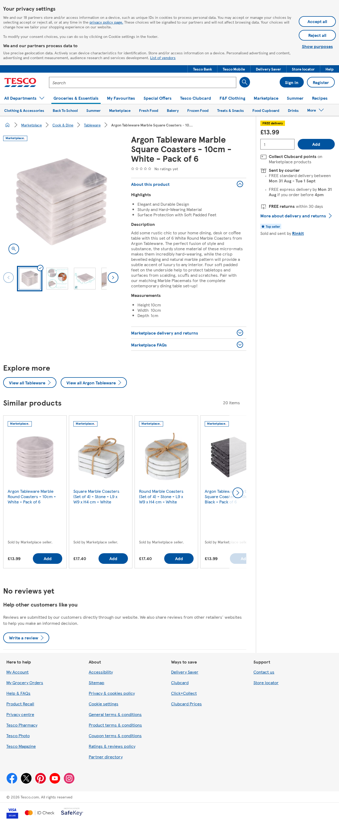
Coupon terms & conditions (115, 735)
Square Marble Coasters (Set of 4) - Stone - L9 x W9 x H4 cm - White (96, 496)
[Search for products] (244, 82)
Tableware (92, 125)
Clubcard (180, 682)
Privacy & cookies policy (112, 693)
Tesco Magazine (21, 746)
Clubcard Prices (186, 704)
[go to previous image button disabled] (8, 277)
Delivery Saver (184, 672)
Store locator (266, 682)
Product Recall (20, 704)
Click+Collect (184, 693)
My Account (17, 672)
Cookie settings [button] (103, 704)
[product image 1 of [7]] (60, 202)
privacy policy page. (106, 22)
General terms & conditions (115, 714)
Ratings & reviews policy (112, 746)
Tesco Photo (18, 735)
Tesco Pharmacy (21, 725)
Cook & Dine (62, 125)
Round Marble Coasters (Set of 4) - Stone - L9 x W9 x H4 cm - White (161, 496)
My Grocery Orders (24, 682)
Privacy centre (20, 714)
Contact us (263, 672)
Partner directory (106, 757)
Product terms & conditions (115, 725)
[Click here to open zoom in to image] (13, 249)
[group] (35, 492)
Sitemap (96, 682)
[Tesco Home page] (20, 82)
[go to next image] (113, 277)
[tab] (29, 278)
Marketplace (31, 125)
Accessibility (101, 672)
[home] (7, 125)
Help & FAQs (18, 693)
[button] (202, 69)
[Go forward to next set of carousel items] (238, 492)
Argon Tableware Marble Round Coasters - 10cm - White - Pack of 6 (32, 496)
